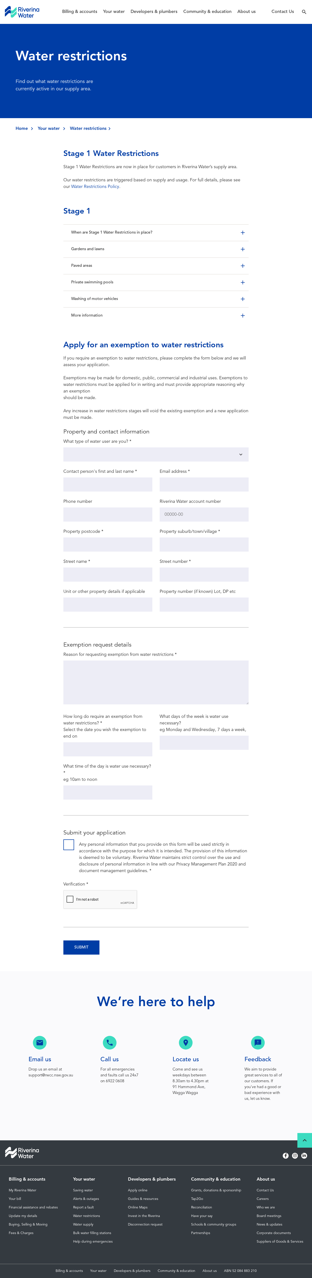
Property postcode (83, 531)
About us (246, 12)
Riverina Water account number (190, 501)
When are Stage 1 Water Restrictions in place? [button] (111, 233)
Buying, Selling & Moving (28, 1224)
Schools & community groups (213, 1224)
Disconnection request (145, 1224)
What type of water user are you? (97, 441)
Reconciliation (201, 1207)
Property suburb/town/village (190, 531)
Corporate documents (274, 1233)
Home (22, 128)
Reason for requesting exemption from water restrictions (120, 654)
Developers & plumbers (154, 12)
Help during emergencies (93, 1241)
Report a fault (83, 1207)
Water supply (83, 1224)
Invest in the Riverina (144, 1216)
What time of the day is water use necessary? (107, 769)
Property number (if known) (186, 591)
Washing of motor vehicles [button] (94, 299)
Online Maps (137, 1207)
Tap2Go (197, 1199)
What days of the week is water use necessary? (194, 719)
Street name (76, 561)
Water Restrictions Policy (95, 187)
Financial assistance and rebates (33, 1207)
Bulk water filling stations (92, 1233)
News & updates (269, 1224)
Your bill (15, 1199)
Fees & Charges (21, 1233)
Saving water (83, 1190)
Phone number (77, 501)
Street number (175, 561)
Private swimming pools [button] (92, 282)
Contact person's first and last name (100, 471)
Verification (75, 884)
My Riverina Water (22, 1190)
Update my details (23, 1216)
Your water (114, 12)
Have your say (202, 1216)
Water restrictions (86, 1216)
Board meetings (269, 1216)
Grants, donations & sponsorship (216, 1190)
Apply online (137, 1190)
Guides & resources (143, 1199)
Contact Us (283, 12)
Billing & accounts (79, 12)
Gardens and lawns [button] (87, 249)
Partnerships (200, 1233)
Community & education (207, 12)
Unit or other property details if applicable (104, 591)
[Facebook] (286, 1156)
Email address (175, 471)
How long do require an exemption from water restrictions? (102, 719)
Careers (263, 1199)
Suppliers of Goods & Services (280, 1241)
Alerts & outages (86, 1199)
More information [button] (87, 316)
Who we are (266, 1207)
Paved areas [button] (81, 266)
